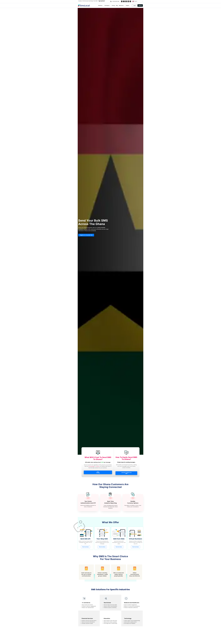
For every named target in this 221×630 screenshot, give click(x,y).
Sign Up (140, 5)
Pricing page (91, 466)
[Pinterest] (126, 1)
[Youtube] (128, 1)
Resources (121, 5)
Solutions (100, 5)
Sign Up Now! (102, 1)
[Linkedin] (130, 1)
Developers (107, 5)
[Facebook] (121, 1)
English (135, 1)
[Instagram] (124, 1)
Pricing (113, 5)
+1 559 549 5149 (115, 1)
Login (134, 5)
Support (127, 5)
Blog (117, 5)
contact (97, 466)
